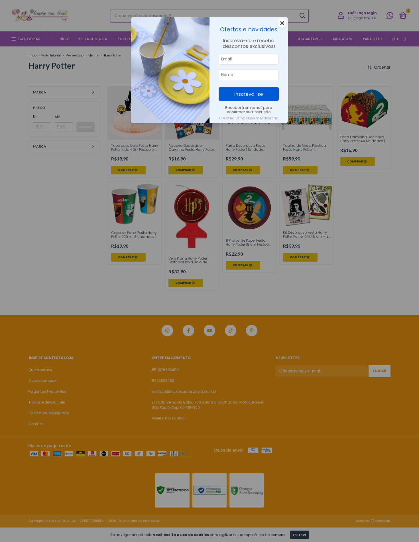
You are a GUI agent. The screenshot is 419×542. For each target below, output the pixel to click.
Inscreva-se (248, 94)
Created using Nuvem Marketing (248, 118)
